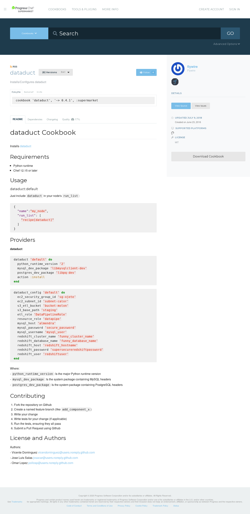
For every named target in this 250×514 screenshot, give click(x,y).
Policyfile (16, 92)
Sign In (234, 9)
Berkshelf (28, 92)
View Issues (200, 105)
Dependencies (35, 119)
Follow (148, 72)
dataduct (25, 146)
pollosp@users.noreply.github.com (50, 463)
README (18, 119)
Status (176, 505)
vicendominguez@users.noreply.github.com (66, 452)
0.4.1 (53, 72)
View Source (181, 105)
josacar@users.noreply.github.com (55, 458)
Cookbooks (57, 9)
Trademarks (17, 501)
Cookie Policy (141, 505)
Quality (71, 119)
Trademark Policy (160, 505)
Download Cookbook (208, 156)
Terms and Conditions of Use (100, 505)
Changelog (52, 119)
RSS (14, 66)
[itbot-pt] (176, 83)
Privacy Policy (124, 505)
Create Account (211, 9)
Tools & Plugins (84, 9)
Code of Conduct (74, 505)
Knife (39, 92)
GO (230, 33)
